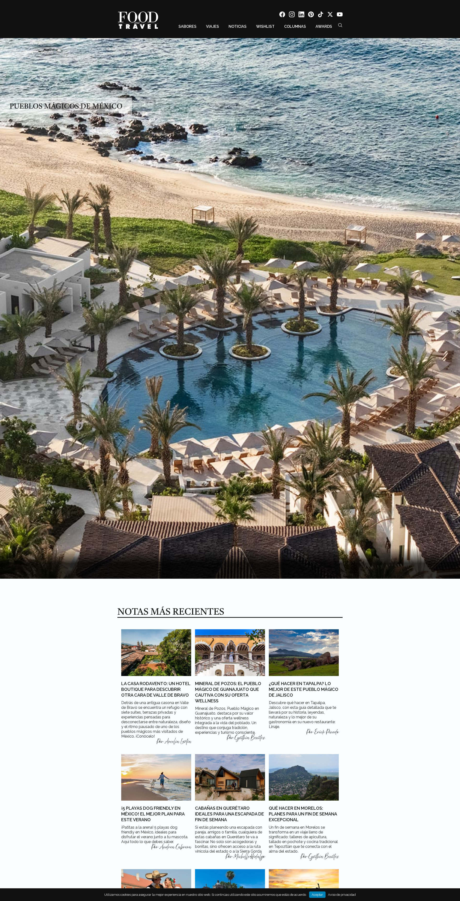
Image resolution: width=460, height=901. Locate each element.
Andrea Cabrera (175, 847)
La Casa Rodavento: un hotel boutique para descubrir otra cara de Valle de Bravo (155, 689)
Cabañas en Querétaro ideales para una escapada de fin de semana (229, 814)
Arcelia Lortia (178, 742)
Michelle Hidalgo (249, 857)
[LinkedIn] (301, 15)
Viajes (212, 26)
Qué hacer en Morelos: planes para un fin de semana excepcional (303, 814)
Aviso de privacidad (342, 894)
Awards (324, 26)
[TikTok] (320, 15)
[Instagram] (292, 15)
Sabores (187, 26)
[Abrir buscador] (340, 25)
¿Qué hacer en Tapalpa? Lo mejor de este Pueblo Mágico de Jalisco (303, 689)
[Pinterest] (311, 15)
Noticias (238, 26)
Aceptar (317, 894)
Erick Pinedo (326, 732)
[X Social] (330, 15)
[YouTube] (340, 15)
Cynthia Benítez (250, 738)
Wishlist (265, 26)
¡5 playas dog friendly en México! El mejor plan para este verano (152, 814)
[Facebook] (282, 15)
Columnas (295, 26)
